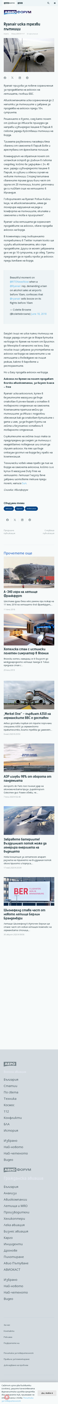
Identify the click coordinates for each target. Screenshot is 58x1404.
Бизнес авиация (16, 1231)
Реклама (8, 1337)
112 (6, 1111)
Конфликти (13, 1118)
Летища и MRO (16, 1206)
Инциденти (13, 1244)
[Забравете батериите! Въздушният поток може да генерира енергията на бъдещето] (29, 840)
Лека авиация (14, 1225)
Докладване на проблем (16, 1365)
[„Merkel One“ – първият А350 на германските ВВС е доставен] (29, 710)
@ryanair (15, 298)
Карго (8, 1238)
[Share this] (5, 77)
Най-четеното (16, 1153)
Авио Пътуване (16, 1263)
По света (11, 1092)
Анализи (10, 1193)
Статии (10, 1086)
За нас (7, 1325)
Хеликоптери (14, 1218)
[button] (48, 3)
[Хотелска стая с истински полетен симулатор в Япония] (29, 642)
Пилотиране (14, 1257)
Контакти (9, 1331)
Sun (24, 483)
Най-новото (13, 1147)
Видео (8, 1160)
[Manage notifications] (6, 1397)
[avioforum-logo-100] (17, 12)
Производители (16, 1212)
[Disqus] (29, 993)
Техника (10, 1099)
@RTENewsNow (19, 281)
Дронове (10, 1250)
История (11, 1130)
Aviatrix (6, 34)
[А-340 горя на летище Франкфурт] (29, 584)
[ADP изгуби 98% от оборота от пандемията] (29, 773)
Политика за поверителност (19, 1353)
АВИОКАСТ (12, 1269)
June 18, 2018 (39, 314)
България (11, 1079)
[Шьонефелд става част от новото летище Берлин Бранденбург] (29, 909)
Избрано (10, 1140)
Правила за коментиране (17, 1359)
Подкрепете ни (11, 1343)
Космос (9, 1105)
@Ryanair (15, 286)
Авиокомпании (15, 1199)
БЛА (7, 1124)
